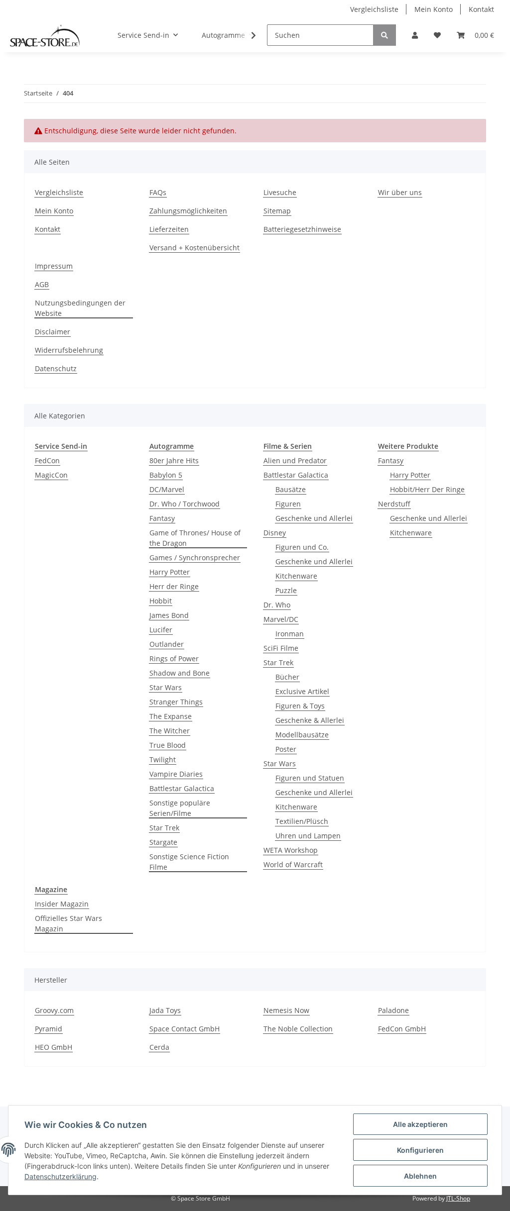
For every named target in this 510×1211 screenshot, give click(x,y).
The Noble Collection (298, 1028)
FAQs (157, 192)
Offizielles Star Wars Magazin (68, 923)
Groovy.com (54, 1010)
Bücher (287, 677)
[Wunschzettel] (437, 35)
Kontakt (481, 9)
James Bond (169, 615)
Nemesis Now (286, 1010)
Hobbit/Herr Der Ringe (427, 489)
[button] (415, 35)
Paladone (393, 1010)
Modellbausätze (302, 734)
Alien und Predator (295, 460)
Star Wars (165, 687)
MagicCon (51, 475)
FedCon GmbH (402, 1028)
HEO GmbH (53, 1047)
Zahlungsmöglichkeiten (188, 210)
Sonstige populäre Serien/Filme (179, 808)
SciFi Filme (280, 648)
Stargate (163, 842)
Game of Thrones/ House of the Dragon (195, 538)
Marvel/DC (280, 619)
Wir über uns (400, 192)
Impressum (54, 266)
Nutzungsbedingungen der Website (80, 308)
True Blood (167, 745)
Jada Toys (165, 1010)
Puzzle (286, 590)
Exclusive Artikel (302, 691)
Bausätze (290, 489)
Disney (274, 532)
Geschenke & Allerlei (309, 720)
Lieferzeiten (169, 229)
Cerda (159, 1047)
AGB (42, 284)
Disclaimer (52, 331)
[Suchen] (384, 35)
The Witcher (169, 730)
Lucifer (160, 629)
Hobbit (160, 601)
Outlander (166, 644)
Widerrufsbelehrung (69, 350)
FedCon (47, 460)
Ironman (289, 633)
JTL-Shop (458, 1198)
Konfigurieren (420, 1150)
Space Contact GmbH (184, 1028)
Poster (285, 749)
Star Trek (164, 827)
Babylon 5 (165, 475)
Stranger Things (176, 701)
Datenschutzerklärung (60, 1176)
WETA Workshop (290, 850)
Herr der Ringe (174, 586)
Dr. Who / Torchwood (184, 503)
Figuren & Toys (300, 705)
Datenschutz (56, 368)
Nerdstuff (394, 503)
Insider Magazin (62, 903)
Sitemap (277, 210)
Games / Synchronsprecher (194, 557)
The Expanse (170, 716)
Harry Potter (169, 572)
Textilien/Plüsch (301, 821)
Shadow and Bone (179, 673)
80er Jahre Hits (174, 460)
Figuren (288, 503)
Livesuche (279, 192)
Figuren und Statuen (309, 778)
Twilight (162, 759)
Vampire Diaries (176, 774)
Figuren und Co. (302, 547)
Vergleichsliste (374, 9)
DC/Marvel (166, 489)
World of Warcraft (293, 864)
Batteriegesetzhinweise (302, 229)
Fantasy (162, 518)
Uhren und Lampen (308, 835)
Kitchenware (296, 576)
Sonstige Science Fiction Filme (189, 862)
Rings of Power (174, 658)
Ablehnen (420, 1176)
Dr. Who (276, 604)
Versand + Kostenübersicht (194, 247)
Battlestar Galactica (181, 788)
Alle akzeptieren (420, 1124)
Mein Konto (433, 9)
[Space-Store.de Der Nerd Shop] (45, 35)
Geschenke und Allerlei (314, 518)
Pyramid (48, 1028)
